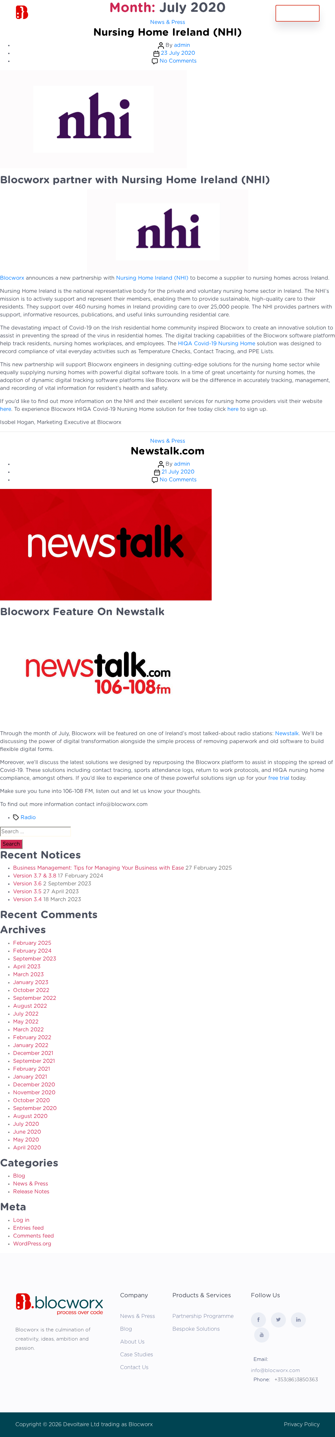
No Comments (178, 61)
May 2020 (26, 1140)
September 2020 (35, 1108)
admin (182, 45)
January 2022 (30, 1045)
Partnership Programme (203, 1316)
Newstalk (287, 733)
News (194, 14)
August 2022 (30, 1006)
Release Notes (31, 1191)
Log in (21, 1220)
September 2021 (34, 1061)
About (173, 14)
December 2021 (33, 1053)
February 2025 (32, 943)
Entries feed (28, 1228)
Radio (28, 817)
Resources (146, 14)
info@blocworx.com (275, 1370)
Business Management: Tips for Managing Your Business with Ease (98, 868)
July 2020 (26, 1124)
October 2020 (31, 1100)
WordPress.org (32, 1243)
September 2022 (34, 998)
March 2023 (28, 974)
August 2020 (30, 1116)
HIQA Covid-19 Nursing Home (216, 343)
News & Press (167, 441)
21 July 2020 (178, 472)
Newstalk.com (167, 451)
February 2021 (31, 1069)
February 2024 (32, 951)
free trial (278, 778)
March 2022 (28, 1029)
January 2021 (30, 1077)
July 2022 (26, 1014)
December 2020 (34, 1084)
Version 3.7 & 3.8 (34, 876)
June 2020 (27, 1132)
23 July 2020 (178, 53)
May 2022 (26, 1021)
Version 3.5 (27, 891)
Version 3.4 (27, 899)
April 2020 (27, 1147)
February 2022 (32, 1037)
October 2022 (31, 990)
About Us (132, 1342)
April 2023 (27, 966)
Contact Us (221, 14)
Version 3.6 (27, 883)
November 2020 (34, 1092)
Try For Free (297, 13)
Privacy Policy (302, 1424)
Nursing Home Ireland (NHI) (167, 32)
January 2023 (30, 982)
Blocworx (13, 278)
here (5, 409)
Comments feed (33, 1236)
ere (234, 409)
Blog (19, 1176)
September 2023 (34, 958)
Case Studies (136, 1354)
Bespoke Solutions (196, 1329)
